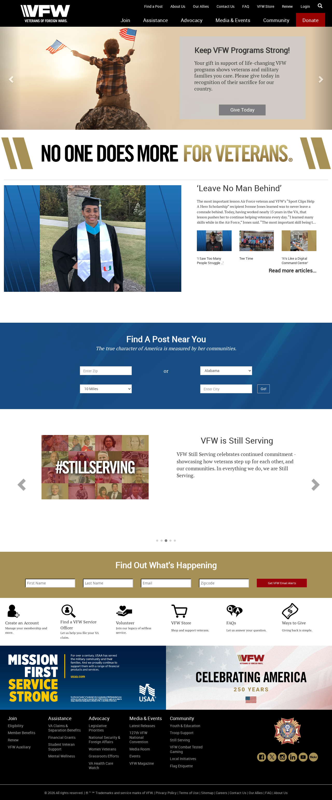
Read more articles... (292, 270)
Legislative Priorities (98, 728)
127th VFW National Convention (138, 737)
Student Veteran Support (61, 746)
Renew (287, 6)
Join (125, 20)
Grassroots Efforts (104, 756)
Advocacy (192, 20)
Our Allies (201, 6)
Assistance (155, 20)
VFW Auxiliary (19, 746)
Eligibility (15, 725)
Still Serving (180, 739)
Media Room (139, 749)
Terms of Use (189, 792)
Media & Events (233, 20)
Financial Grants (61, 737)
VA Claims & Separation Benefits (64, 728)
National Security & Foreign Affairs (104, 739)
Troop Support (181, 732)
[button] (10, 78)
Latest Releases (142, 725)
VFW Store (265, 6)
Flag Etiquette (181, 765)
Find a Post (153, 6)
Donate (310, 20)
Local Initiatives (183, 758)
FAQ (245, 6)
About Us (177, 6)
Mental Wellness (61, 756)
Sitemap (207, 792)
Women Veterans (102, 749)
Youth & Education (185, 725)
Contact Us (225, 6)
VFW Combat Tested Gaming (186, 749)
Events (134, 756)
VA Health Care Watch (101, 765)
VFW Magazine (141, 763)
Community (276, 20)
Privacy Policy (166, 792)
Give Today (242, 110)
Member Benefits (21, 732)
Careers (221, 792)
